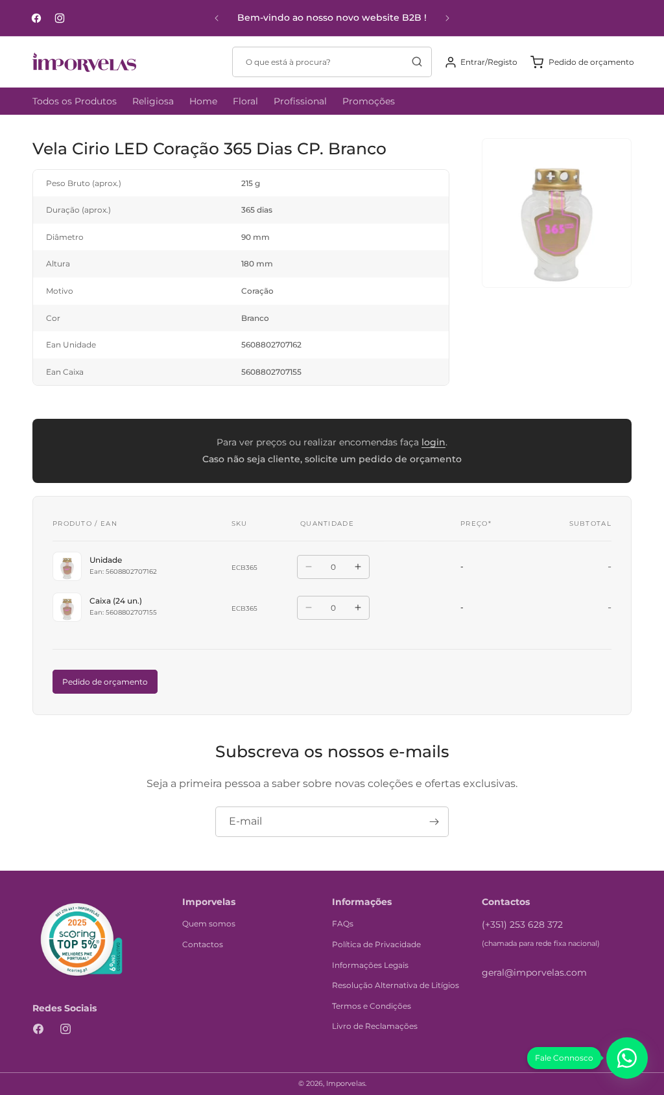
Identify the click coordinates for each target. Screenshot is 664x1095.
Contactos (202, 944)
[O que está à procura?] (417, 61)
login (433, 442)
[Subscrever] (434, 822)
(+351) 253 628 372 (522, 924)
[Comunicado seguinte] (447, 18)
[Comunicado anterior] (216, 18)
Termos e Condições (371, 1006)
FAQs (342, 923)
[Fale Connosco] (627, 1058)
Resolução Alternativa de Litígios (395, 985)
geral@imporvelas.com (534, 972)
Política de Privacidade (376, 944)
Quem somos (208, 923)
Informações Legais (370, 965)
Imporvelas (345, 1083)
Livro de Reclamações (375, 1026)
